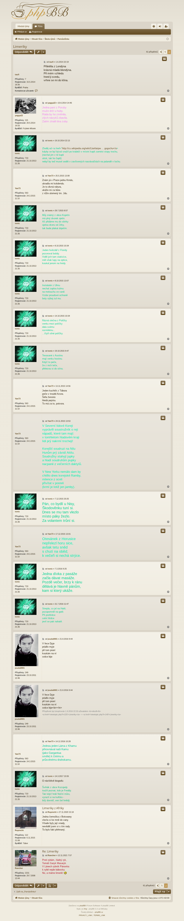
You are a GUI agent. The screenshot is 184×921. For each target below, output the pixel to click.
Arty (85, 909)
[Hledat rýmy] (41, 11)
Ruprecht (19, 830)
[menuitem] (154, 26)
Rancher (19, 868)
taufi (17, 74)
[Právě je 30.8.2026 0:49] (167, 39)
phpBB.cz (99, 912)
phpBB (82, 906)
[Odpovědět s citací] (164, 59)
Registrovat (37, 32)
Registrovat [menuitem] (167, 27)
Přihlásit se (22, 32)
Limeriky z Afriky (53, 808)
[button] (161, 52)
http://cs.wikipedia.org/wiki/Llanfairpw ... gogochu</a (89, 148)
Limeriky (20, 46)
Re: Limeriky (50, 851)
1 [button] (165, 52)
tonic (17, 153)
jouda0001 (20, 668)
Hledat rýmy (23, 26)
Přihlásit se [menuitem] (161, 27)
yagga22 (19, 115)
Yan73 (17, 188)
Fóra (40, 26)
